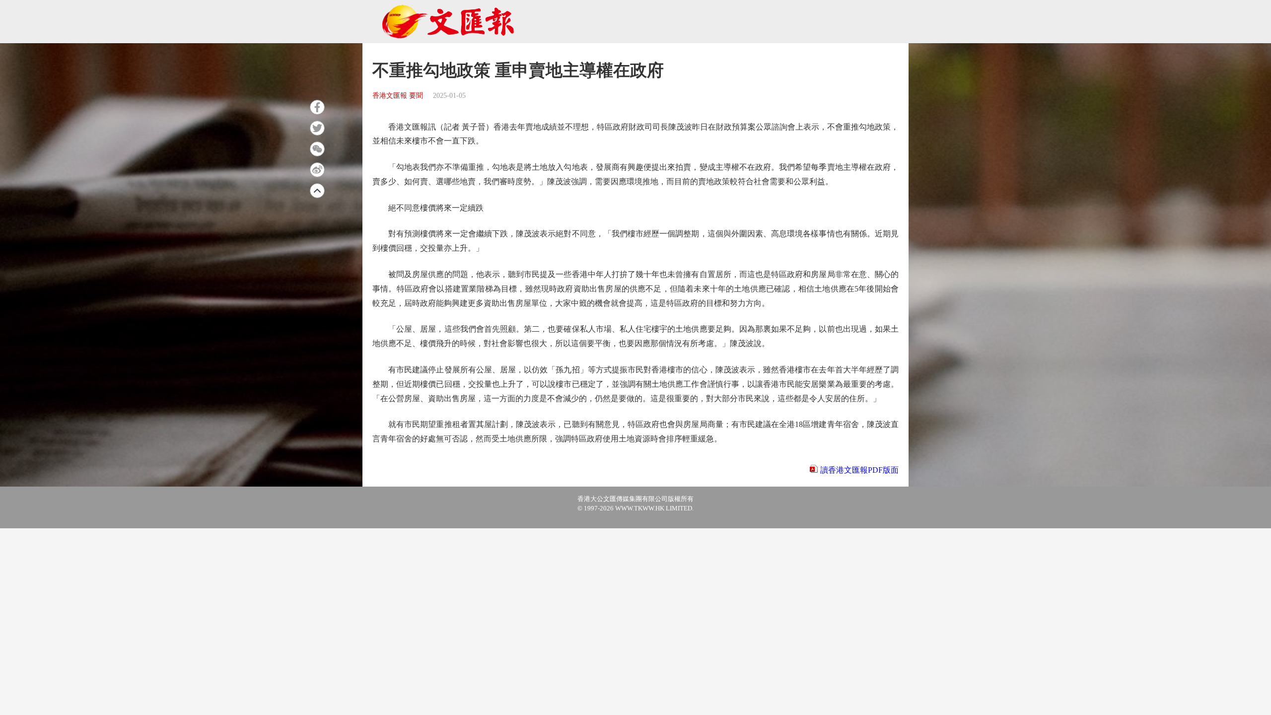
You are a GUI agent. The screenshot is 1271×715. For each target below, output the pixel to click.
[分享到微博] (317, 169)
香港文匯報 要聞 (397, 95)
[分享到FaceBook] (317, 107)
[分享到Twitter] (317, 128)
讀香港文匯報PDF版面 (859, 470)
